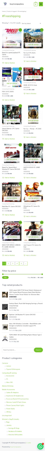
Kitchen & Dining (7, 385)
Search (38, 349)
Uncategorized (7, 415)
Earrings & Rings (13, 428)
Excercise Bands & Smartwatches (17, 398)
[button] (8, 63)
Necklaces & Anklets (15, 431)
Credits (28, 442)
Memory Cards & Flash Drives (16, 402)
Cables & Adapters (12, 392)
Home (4, 11)
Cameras (5, 363)
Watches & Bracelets (15, 434)
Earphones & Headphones (15, 395)
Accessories (10, 375)
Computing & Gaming (9, 372)
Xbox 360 (9, 382)
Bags (8, 422)
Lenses (8, 365)
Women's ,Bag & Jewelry (10, 419)
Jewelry (8, 425)
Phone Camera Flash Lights (15, 405)
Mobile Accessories (8, 389)
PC (7, 379)
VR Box (8, 411)
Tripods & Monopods (13, 369)
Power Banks (10, 408)
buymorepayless (17, 4)
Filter (5, 277)
